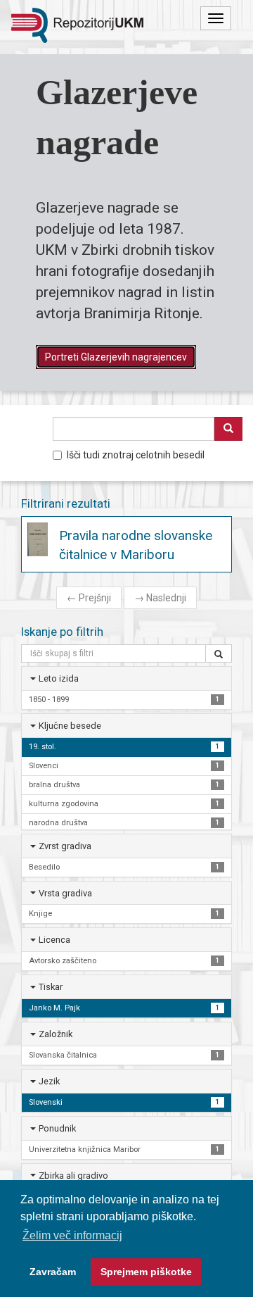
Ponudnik (57, 1128)
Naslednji (160, 597)
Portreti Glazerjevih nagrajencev (116, 357)
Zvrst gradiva (65, 846)
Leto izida (59, 678)
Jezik (49, 1081)
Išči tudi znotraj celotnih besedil (136, 454)
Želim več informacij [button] (72, 1235)
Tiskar (51, 987)
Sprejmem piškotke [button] (146, 1271)
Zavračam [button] (53, 1271)
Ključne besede (70, 725)
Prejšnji (89, 597)
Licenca (54, 939)
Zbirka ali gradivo (73, 1175)
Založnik (55, 1034)
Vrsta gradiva (65, 893)
